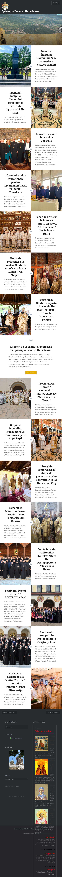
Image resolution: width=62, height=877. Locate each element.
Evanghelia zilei (50, 853)
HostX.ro (21, 796)
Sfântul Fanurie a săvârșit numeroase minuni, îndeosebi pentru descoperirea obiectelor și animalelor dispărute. (44, 753)
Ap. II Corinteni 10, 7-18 (48, 849)
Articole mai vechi (9, 712)
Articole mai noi (53, 712)
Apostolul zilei (50, 837)
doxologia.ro (51, 870)
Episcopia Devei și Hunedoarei (21, 11)
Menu (57, 3)
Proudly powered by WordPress (22, 828)
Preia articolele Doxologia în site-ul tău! (45, 873)
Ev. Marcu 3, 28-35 (50, 866)
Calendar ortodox (43, 731)
